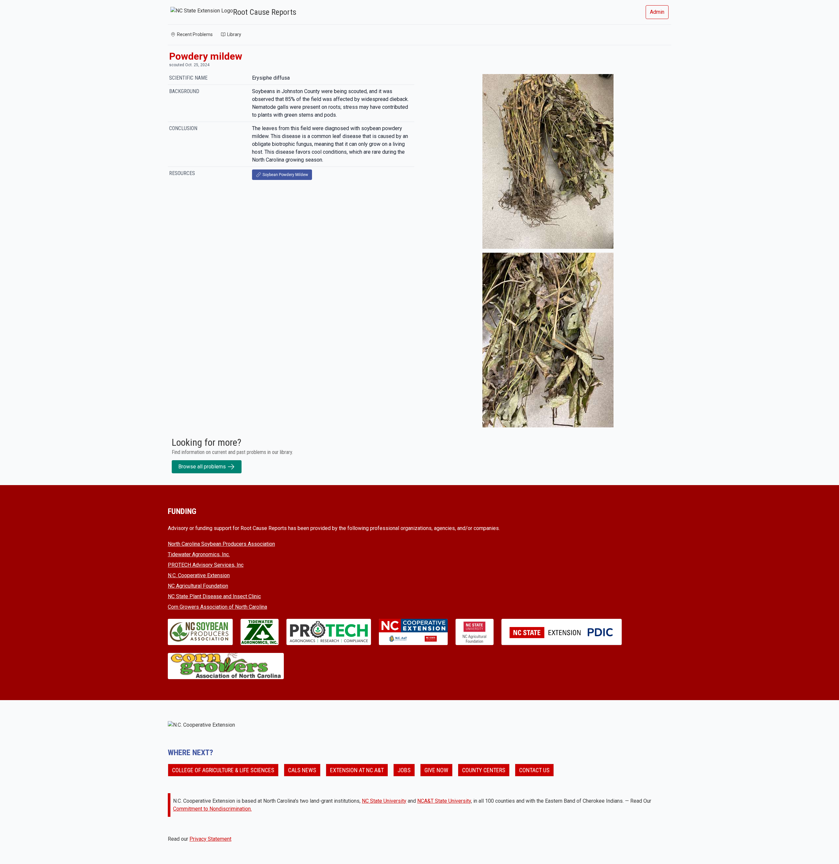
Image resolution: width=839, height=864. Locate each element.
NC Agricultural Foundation (198, 586)
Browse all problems (202, 466)
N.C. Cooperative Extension (199, 575)
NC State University (384, 801)
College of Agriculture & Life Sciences (223, 770)
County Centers (483, 770)
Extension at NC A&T (357, 770)
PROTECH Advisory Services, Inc (206, 565)
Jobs (404, 770)
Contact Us (534, 770)
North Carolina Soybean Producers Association (221, 544)
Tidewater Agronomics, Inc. (199, 554)
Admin (657, 12)
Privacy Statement (210, 839)
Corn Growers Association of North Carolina (217, 607)
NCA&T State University (444, 801)
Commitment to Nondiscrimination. (212, 809)
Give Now (436, 770)
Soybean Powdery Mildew (285, 174)
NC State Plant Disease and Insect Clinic (214, 596)
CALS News (302, 770)
